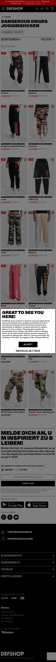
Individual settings (28, 350)
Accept (28, 344)
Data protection (42, 337)
